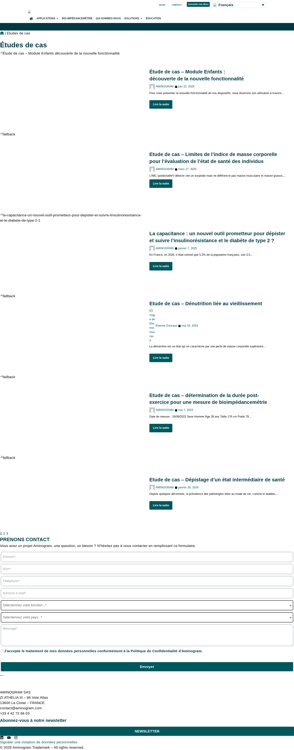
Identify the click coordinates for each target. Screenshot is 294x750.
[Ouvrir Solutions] (141, 18)
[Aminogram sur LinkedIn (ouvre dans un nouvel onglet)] (2, 737)
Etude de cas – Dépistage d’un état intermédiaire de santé (217, 479)
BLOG (162, 5)
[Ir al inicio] (2, 33)
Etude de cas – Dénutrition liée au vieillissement (205, 303)
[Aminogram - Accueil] (29, 11)
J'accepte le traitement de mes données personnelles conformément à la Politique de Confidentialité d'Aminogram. (103, 651)
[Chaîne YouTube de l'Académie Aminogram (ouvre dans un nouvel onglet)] (9, 737)
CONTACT (177, 5)
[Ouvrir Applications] (57, 18)
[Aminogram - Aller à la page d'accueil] (2, 675)
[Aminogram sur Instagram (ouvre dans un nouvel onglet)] (16, 737)
